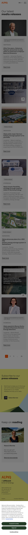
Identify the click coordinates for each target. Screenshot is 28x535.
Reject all (14, 528)
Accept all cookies (14, 523)
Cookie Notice (9, 519)
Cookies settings (14, 532)
